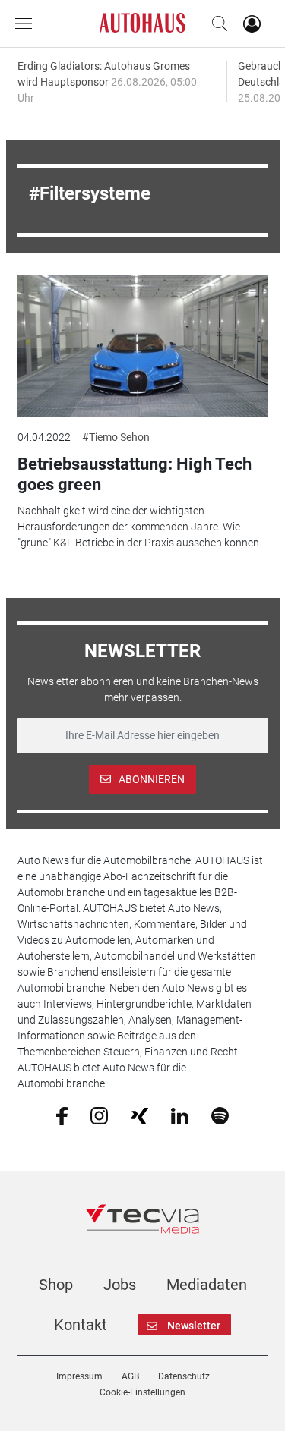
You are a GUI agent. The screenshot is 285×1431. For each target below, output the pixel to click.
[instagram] (99, 1115)
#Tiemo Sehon (116, 437)
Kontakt (80, 1325)
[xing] (139, 1115)
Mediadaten (206, 1284)
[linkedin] (179, 1115)
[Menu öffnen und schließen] (27, 23)
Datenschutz (184, 1376)
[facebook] (62, 1115)
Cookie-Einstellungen (142, 1392)
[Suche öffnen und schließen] (215, 23)
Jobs (119, 1284)
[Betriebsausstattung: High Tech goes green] (142, 346)
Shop (56, 1284)
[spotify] (220, 1115)
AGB (130, 1376)
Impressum (79, 1376)
